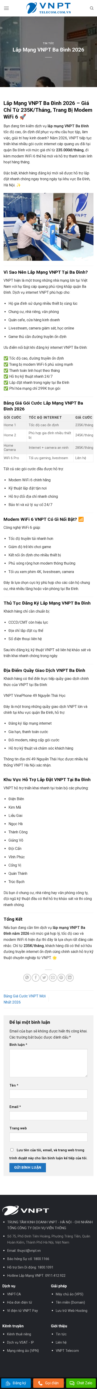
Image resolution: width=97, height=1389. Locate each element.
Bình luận (18, 1045)
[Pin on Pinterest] (61, 978)
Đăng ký (19, 1383)
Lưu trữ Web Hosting (71, 1311)
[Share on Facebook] (36, 978)
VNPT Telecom (67, 1351)
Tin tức (61, 1334)
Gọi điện (52, 1383)
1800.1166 (41, 1259)
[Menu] (6, 8)
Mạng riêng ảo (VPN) (23, 1351)
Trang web (18, 1128)
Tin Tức (48, 43)
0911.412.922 (55, 1276)
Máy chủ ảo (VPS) (69, 1294)
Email (15, 1107)
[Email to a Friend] (53, 978)
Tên (13, 1086)
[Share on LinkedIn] (70, 978)
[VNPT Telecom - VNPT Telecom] (48, 8)
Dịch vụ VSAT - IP (20, 1343)
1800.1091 (45, 1267)
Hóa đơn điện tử (19, 1303)
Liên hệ (61, 1343)
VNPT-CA (14, 1294)
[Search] (91, 8)
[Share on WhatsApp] (27, 978)
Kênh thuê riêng (19, 1334)
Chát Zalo (84, 1383)
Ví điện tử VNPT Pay (22, 1311)
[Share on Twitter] (44, 978)
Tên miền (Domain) (70, 1303)
